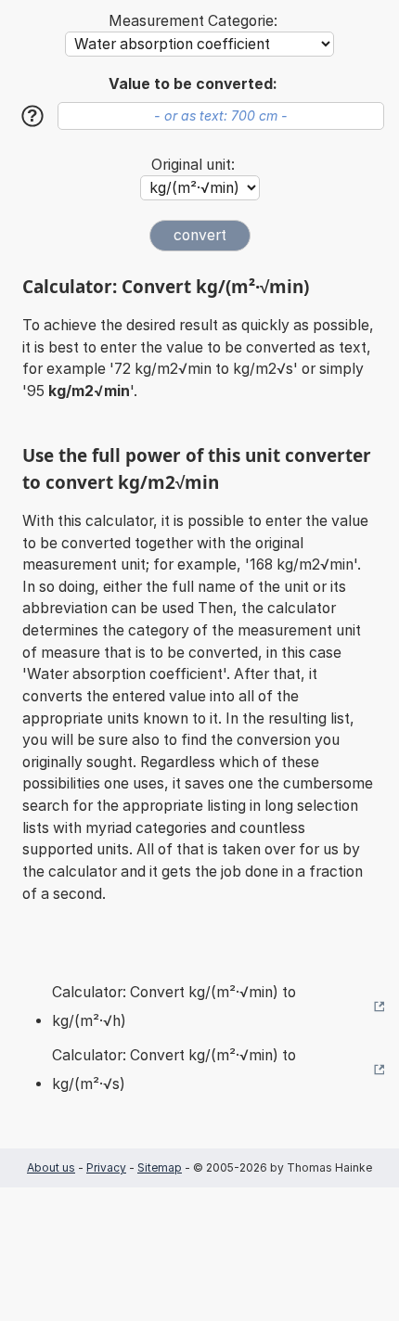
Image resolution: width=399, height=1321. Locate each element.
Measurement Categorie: (193, 21)
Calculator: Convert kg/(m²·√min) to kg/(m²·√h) (174, 1007)
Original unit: (193, 164)
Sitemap (159, 1167)
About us (51, 1167)
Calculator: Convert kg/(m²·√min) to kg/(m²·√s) (174, 1070)
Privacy (106, 1167)
